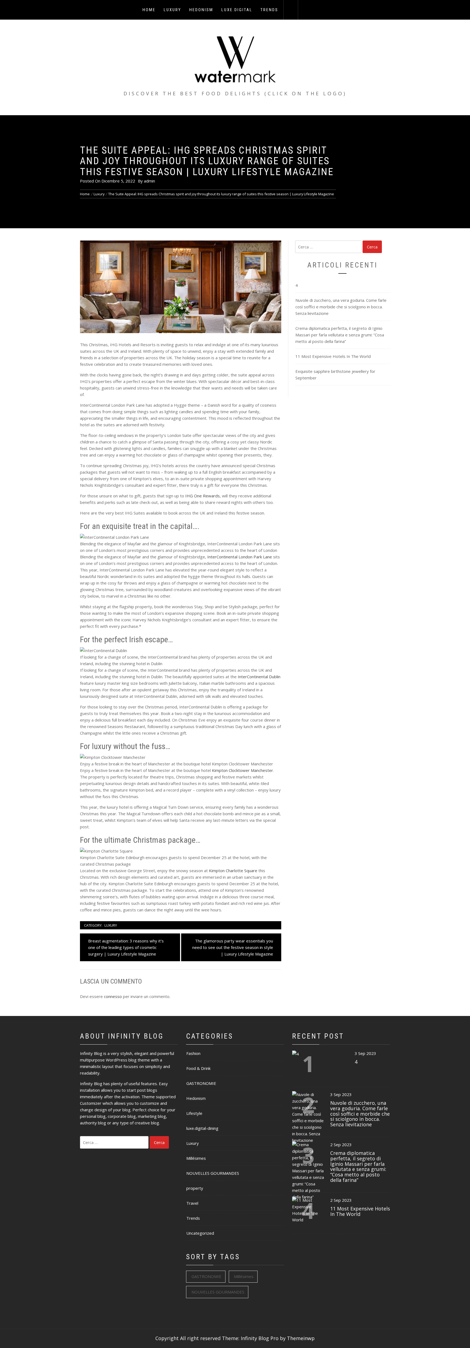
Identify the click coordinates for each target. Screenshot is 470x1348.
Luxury (172, 9)
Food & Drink (198, 1068)
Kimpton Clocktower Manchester (242, 770)
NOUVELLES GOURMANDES (212, 1173)
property (194, 1188)
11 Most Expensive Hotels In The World (333, 356)
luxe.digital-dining (202, 1128)
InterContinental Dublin (259, 676)
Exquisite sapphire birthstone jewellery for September (335, 375)
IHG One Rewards (202, 495)
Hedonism (201, 9)
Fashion (193, 1053)
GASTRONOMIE (201, 1083)
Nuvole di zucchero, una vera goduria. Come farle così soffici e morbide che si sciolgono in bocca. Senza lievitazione (340, 306)
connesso (113, 996)
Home (149, 9)
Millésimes (196, 1158)
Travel (192, 1203)
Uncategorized (200, 1233)
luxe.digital (236, 9)
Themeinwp (301, 1338)
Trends (269, 9)
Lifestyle (194, 1113)
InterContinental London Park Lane (239, 556)
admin (149, 181)
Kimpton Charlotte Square (233, 870)
